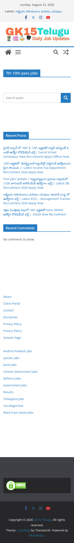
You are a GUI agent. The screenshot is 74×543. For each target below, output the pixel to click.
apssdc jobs (11, 358)
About (7, 297)
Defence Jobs (12, 378)
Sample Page (12, 338)
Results (8, 392)
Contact (8, 310)
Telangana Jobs (13, 399)
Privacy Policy (12, 324)
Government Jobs (15, 385)
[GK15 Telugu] (8, 52)
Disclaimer (10, 317)
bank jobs (10, 365)
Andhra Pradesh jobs (17, 351)
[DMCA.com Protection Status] (16, 483)
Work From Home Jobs (18, 412)
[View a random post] (66, 52)
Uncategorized (13, 406)
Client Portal (11, 303)
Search (66, 98)
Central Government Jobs (20, 372)
